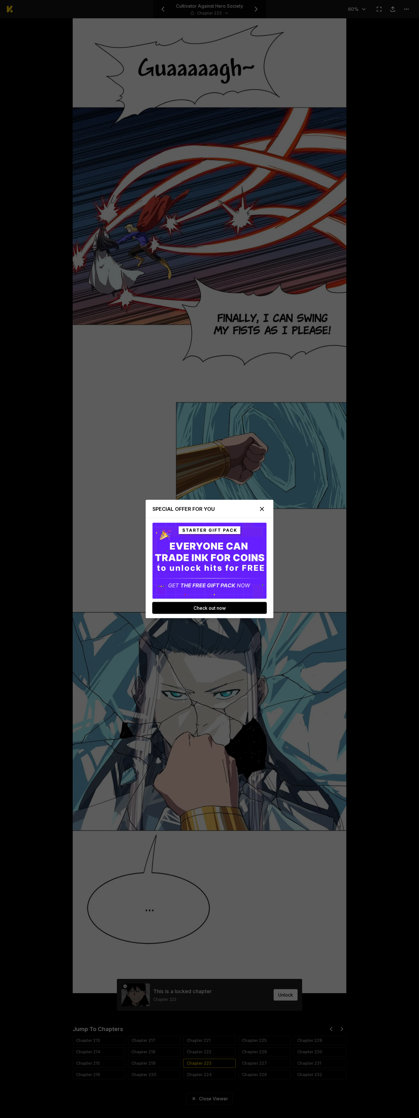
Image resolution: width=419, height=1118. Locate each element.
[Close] (262, 509)
